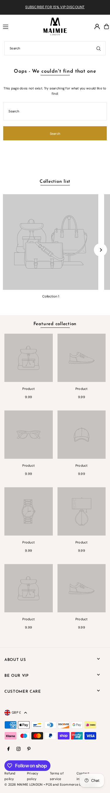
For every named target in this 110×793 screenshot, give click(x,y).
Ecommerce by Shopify (78, 784)
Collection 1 (50, 296)
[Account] (97, 26)
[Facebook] (8, 749)
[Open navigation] (20, 26)
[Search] (99, 48)
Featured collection (55, 324)
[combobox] (55, 48)
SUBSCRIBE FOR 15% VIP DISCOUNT (54, 7)
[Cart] (106, 26)
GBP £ (16, 712)
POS (49, 784)
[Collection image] (50, 242)
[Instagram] (18, 749)
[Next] (100, 250)
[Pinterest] (29, 749)
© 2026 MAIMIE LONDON (23, 784)
